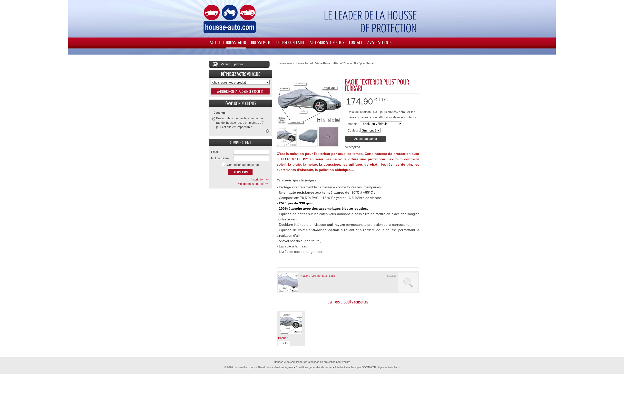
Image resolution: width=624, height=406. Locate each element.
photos (338, 42)
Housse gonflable (290, 42)
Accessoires (319, 42)
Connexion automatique (243, 165)
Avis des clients (379, 42)
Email (215, 152)
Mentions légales (283, 367)
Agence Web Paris (389, 367)
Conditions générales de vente (314, 367)
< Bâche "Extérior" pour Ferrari (317, 275)
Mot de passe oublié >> (253, 184)
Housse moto (261, 42)
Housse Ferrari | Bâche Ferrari (313, 63)
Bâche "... (284, 338)
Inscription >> (260, 179)
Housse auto (236, 42)
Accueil (215, 42)
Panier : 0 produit (232, 64)
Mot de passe (220, 158)
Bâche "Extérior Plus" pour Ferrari (354, 63)
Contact (355, 42)
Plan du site (264, 367)
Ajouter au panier (365, 139)
